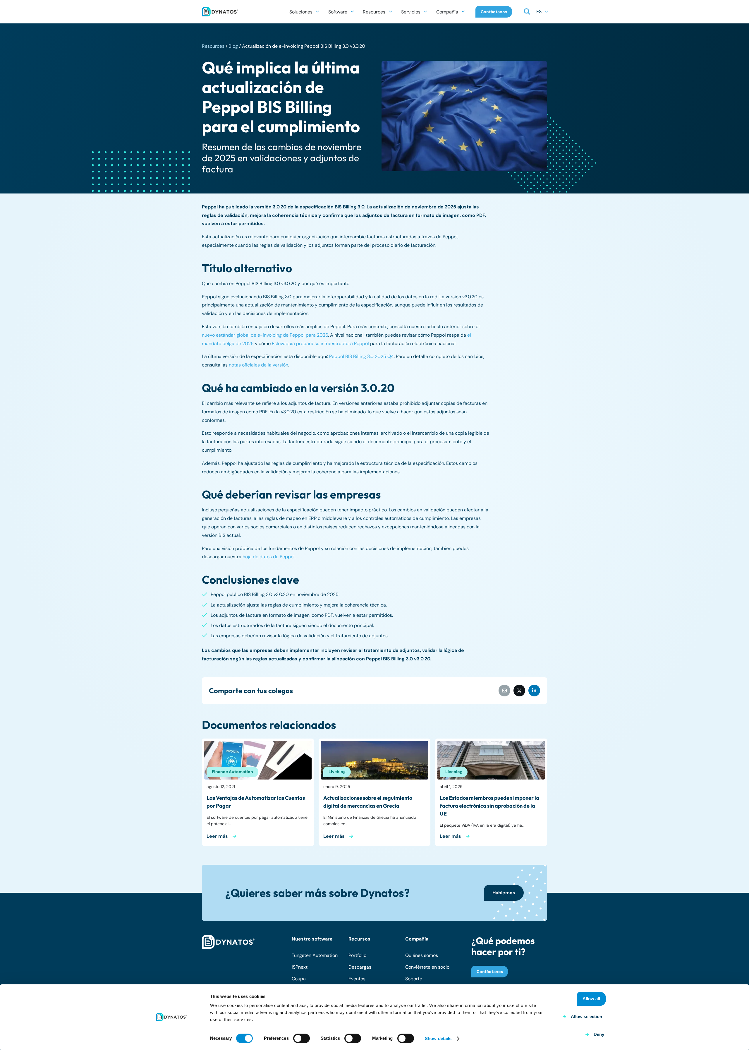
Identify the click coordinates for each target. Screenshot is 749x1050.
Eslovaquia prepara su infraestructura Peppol (320, 343)
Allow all (591, 998)
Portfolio (357, 955)
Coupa (299, 979)
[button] (317, 11)
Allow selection (586, 1016)
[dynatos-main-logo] (220, 11)
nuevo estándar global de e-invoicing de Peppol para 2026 (265, 335)
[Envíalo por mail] (504, 690)
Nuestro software (312, 939)
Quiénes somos (421, 955)
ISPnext (299, 967)
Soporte (413, 979)
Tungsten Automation (315, 955)
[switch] (301, 1038)
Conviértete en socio (427, 967)
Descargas (359, 967)
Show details (438, 1038)
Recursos (359, 939)
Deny (599, 1034)
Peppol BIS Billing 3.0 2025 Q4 (361, 356)
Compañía (416, 939)
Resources (213, 46)
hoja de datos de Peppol (269, 557)
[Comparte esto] (519, 690)
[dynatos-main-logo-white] (228, 942)
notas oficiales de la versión (258, 365)
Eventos (356, 979)
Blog (233, 46)
